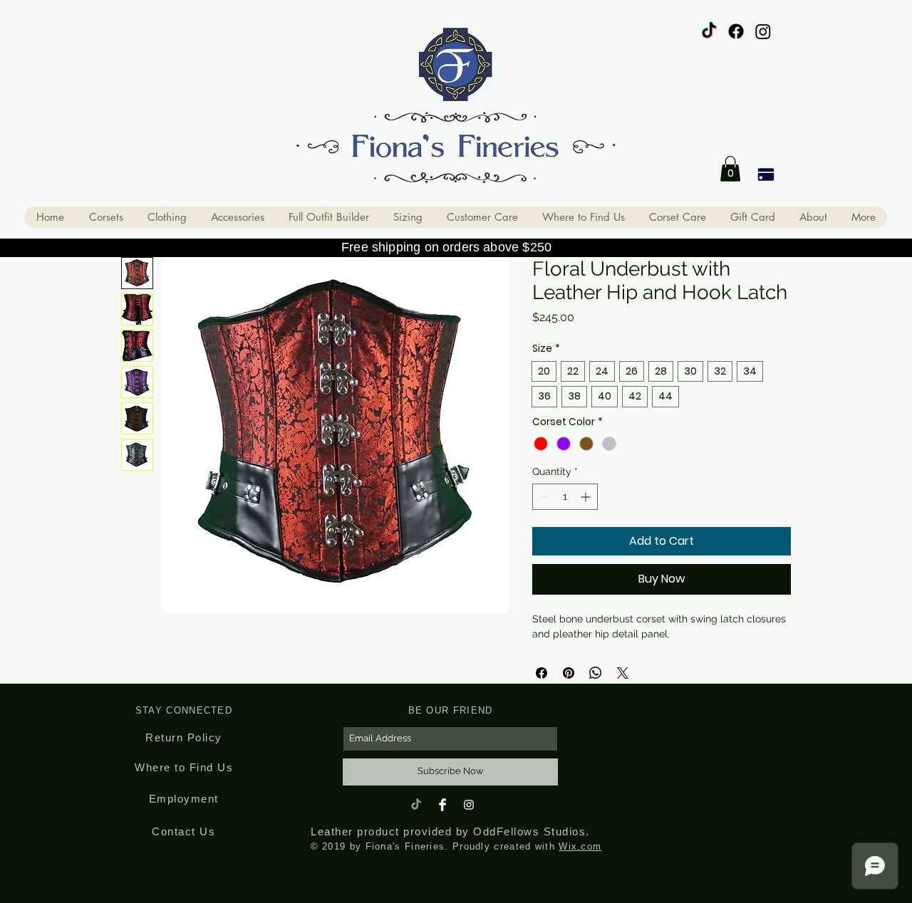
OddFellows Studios (529, 831)
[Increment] (587, 496)
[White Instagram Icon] (468, 804)
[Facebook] (736, 31)
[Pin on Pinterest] (568, 673)
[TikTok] (709, 31)
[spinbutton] (565, 496)
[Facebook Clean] (442, 804)
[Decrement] (543, 496)
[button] (730, 169)
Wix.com (580, 846)
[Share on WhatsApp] (595, 673)
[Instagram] (763, 31)
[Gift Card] (765, 174)
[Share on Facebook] (541, 673)
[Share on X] (622, 673)
